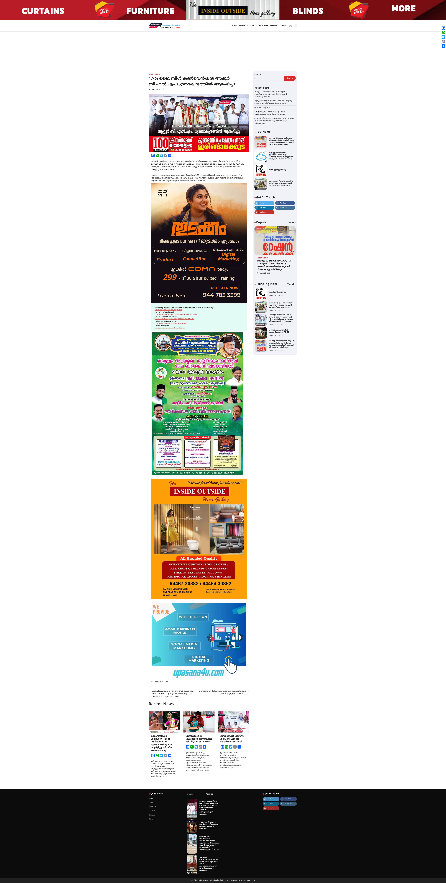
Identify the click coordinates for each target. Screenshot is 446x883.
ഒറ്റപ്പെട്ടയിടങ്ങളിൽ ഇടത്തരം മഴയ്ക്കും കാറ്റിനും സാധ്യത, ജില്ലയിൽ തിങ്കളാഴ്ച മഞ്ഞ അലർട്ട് (281, 156)
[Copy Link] (443, 41)
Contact (274, 26)
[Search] (295, 26)
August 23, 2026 (264, 273)
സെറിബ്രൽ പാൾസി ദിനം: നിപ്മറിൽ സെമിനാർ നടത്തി (232, 739)
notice (265, 258)
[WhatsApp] (443, 32)
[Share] (443, 46)
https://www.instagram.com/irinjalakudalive (170, 328)
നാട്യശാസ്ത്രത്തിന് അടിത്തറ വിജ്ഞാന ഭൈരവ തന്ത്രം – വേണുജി (208, 825)
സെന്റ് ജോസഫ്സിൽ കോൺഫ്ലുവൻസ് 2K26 (279, 305)
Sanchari (263, 26)
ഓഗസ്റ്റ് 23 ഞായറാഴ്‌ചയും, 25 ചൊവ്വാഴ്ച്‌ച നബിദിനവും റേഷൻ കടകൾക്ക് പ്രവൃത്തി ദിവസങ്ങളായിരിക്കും (271, 94)
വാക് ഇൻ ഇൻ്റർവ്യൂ (262, 107)
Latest (242, 26)
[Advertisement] (223, 49)
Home (234, 26)
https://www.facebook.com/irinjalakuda (168, 310)
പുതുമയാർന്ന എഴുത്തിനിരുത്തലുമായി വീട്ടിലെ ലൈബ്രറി (199, 739)
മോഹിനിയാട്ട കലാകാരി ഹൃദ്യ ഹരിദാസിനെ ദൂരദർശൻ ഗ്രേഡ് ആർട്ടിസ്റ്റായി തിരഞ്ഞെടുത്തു (161, 743)
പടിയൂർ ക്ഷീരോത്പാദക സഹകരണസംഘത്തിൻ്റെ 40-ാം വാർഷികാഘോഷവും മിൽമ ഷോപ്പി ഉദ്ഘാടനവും (274, 120)
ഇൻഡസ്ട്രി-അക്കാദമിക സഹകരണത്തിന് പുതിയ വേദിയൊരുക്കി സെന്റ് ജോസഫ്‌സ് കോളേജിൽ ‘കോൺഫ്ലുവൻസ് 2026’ (209, 843)
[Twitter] (443, 37)
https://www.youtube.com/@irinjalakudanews (171, 323)
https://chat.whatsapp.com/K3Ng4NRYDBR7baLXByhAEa (174, 319)
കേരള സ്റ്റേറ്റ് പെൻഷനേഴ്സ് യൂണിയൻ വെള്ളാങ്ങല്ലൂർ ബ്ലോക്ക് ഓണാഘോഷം (281, 183)
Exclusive (252, 26)
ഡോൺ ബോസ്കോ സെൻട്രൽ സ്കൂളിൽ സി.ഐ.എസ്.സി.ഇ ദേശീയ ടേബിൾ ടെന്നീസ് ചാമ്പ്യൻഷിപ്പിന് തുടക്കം (208, 807)
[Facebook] (443, 28)
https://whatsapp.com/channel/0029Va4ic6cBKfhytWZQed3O (176, 314)
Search (257, 74)
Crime (283, 26)
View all (290, 222)
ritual (157, 74)
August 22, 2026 (276, 298)
